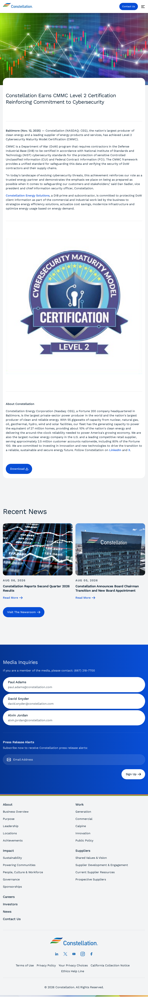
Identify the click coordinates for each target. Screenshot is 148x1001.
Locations (10, 833)
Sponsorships (12, 886)
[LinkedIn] (57, 954)
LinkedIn (115, 450)
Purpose (8, 819)
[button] (19, 469)
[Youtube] (74, 954)
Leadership (10, 826)
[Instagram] (82, 954)
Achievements (13, 840)
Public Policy (84, 840)
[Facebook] (91, 954)
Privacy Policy (46, 965)
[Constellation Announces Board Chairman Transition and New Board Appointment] (110, 561)
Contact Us (128, 6)
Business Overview (16, 811)
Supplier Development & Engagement (101, 865)
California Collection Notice (110, 965)
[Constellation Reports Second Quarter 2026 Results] (38, 561)
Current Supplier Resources (95, 872)
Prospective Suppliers (90, 879)
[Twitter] (65, 954)
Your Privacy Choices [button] (73, 965)
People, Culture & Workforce (23, 872)
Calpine (80, 826)
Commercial (83, 819)
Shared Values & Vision (91, 857)
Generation (83, 811)
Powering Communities (19, 865)
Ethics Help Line (72, 971)
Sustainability (12, 857)
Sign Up (131, 774)
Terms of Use (25, 965)
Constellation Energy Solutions (27, 195)
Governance (11, 879)
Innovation (82, 833)
